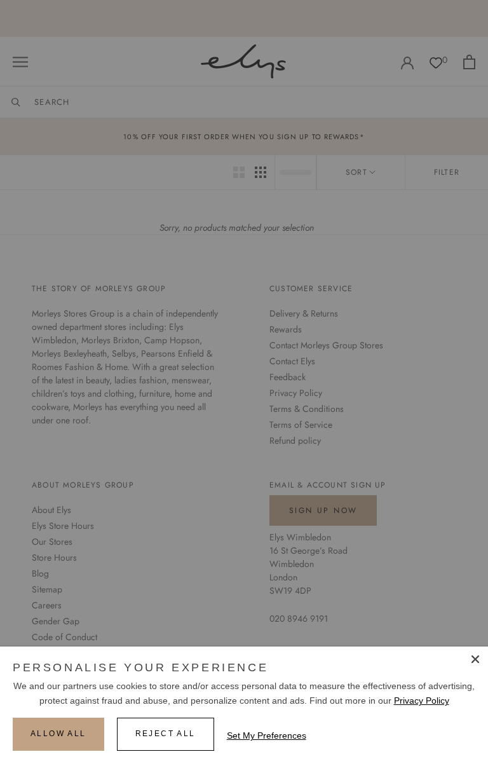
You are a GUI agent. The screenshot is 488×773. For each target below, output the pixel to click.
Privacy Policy (421, 700)
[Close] (475, 659)
